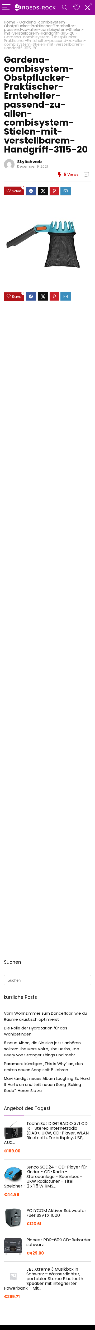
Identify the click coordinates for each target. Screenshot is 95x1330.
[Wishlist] (76, 7)
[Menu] (6, 8)
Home (9, 22)
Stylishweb (29, 162)
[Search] (64, 8)
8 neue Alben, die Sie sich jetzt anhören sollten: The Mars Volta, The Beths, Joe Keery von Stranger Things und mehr (42, 1049)
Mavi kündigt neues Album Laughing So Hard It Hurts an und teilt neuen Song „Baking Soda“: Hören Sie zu (47, 1084)
